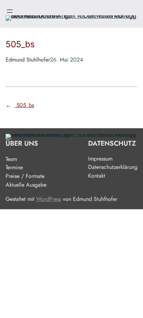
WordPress (48, 199)
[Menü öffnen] (10, 11)
